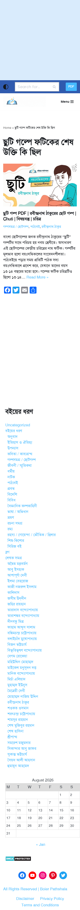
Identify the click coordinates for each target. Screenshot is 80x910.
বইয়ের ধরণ (13, 430)
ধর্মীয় (11, 471)
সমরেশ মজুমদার (19, 742)
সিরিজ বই (14, 546)
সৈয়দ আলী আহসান (21, 760)
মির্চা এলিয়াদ (16, 679)
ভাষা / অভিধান (17, 511)
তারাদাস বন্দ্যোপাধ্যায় (22, 610)
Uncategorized (17, 425)
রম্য (10, 529)
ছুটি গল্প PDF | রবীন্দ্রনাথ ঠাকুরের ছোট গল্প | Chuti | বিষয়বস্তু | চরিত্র (39, 216)
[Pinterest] (53, 875)
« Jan (40, 844)
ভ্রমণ (10, 517)
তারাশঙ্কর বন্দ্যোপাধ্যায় (23, 615)
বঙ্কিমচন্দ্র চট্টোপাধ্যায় (21, 633)
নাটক (11, 477)
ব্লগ (7, 552)
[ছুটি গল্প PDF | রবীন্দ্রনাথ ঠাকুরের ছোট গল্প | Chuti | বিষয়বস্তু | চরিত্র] (40, 185)
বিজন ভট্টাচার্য (17, 644)
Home (7, 128)
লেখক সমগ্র (13, 558)
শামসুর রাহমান (17, 719)
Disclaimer (25, 898)
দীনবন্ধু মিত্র (15, 621)
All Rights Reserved (20, 889)
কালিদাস (13, 592)
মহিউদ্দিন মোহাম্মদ (20, 662)
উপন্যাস (12, 448)
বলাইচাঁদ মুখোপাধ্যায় (22, 638)
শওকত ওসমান (18, 708)
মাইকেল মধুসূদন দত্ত (21, 667)
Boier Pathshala (53, 889)
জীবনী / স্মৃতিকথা (19, 465)
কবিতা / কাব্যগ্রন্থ (19, 454)
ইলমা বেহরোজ (17, 581)
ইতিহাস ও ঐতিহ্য (19, 442)
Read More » (37, 277)
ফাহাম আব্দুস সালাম (21, 627)
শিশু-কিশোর (15, 540)
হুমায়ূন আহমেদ (18, 765)
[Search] (54, 87)
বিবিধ (11, 500)
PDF (71, 86)
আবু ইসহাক (15, 569)
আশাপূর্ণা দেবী (17, 575)
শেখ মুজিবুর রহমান (20, 725)
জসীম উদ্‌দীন (16, 598)
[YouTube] (32, 875)
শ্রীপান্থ (12, 737)
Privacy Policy (52, 898)
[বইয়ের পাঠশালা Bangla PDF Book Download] (24, 101)
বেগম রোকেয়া (17, 656)
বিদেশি (12, 494)
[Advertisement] (40, 40)
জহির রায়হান (16, 604)
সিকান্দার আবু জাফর (21, 748)
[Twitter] (63, 875)
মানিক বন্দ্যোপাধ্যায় (21, 673)
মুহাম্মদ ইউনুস (17, 685)
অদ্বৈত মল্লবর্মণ (17, 563)
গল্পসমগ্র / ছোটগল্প (16, 227)
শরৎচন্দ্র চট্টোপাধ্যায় (21, 713)
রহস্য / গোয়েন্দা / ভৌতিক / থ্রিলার (31, 534)
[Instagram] (43, 875)
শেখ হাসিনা (15, 731)
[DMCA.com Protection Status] (18, 860)
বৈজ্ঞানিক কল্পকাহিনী (22, 506)
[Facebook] (22, 875)
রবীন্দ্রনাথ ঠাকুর (51, 227)
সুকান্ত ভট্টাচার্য (17, 754)
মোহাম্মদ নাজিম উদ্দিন (22, 696)
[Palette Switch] (5, 86)
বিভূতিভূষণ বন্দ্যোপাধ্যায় (24, 650)
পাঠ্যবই (35, 227)
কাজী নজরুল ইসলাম (21, 586)
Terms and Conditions (40, 905)
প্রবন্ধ (11, 488)
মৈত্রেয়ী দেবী (16, 690)
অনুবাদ (12, 436)
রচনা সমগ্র (14, 523)
